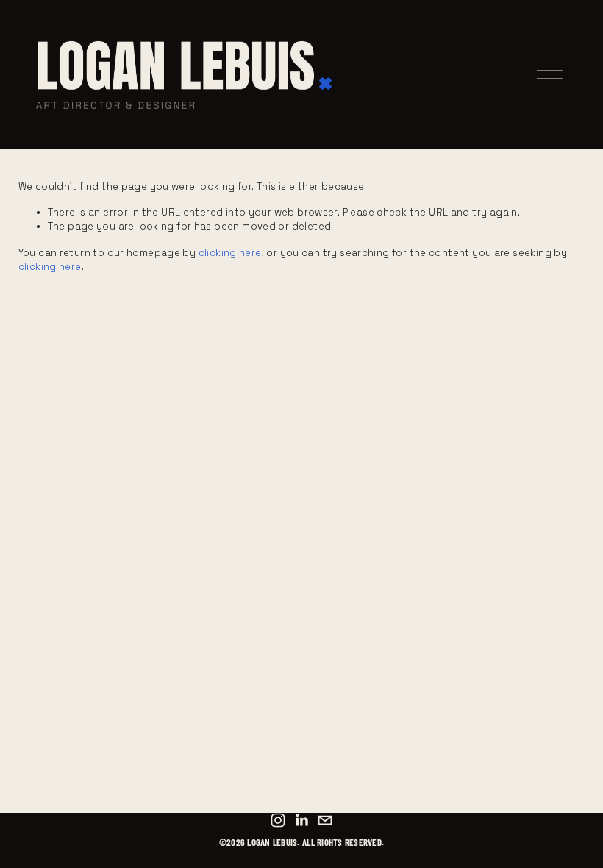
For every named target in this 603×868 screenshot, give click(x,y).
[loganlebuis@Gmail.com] (325, 820)
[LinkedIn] (301, 820)
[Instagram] (278, 820)
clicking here (230, 252)
